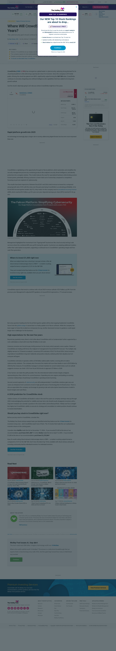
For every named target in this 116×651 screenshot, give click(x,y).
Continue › (58, 48)
